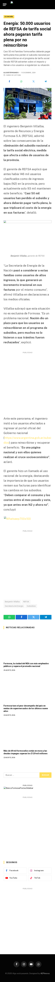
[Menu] (4, 4)
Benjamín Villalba (12, 602)
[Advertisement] (27, 382)
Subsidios (31, 606)
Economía (9, 17)
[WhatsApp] (22, 81)
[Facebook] (9, 81)
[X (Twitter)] (33, 81)
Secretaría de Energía (14, 606)
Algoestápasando (11, 73)
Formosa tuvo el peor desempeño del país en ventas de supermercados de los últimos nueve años (26, 708)
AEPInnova (45, 973)
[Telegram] (46, 81)
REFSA (26, 602)
